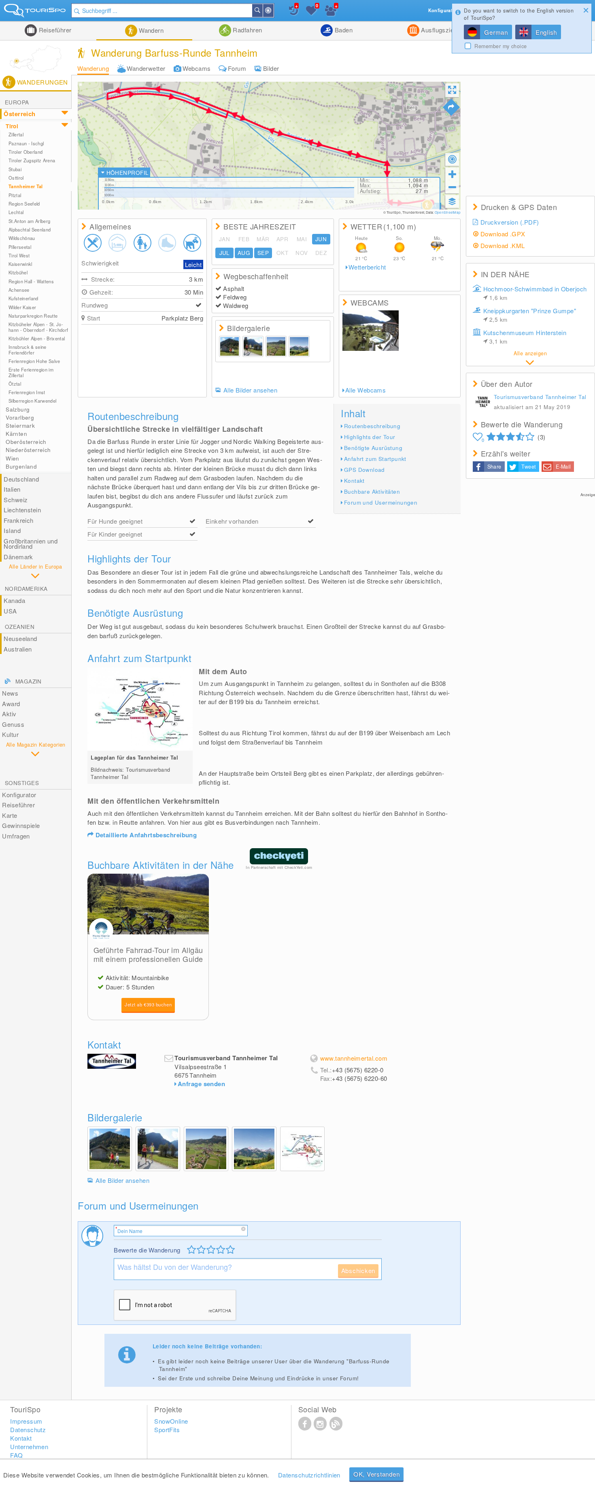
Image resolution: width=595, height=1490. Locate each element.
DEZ (321, 253)
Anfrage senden (201, 1083)
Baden (343, 29)
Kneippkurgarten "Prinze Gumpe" (529, 314)
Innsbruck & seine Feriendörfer (27, 349)
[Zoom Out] (452, 186)
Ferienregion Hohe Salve (34, 361)
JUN (321, 239)
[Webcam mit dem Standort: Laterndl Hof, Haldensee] (370, 330)
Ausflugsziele (439, 29)
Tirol (12, 126)
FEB (243, 239)
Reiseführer (54, 29)
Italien (12, 489)
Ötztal (14, 383)
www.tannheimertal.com (353, 1058)
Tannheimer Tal (25, 186)
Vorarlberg (20, 417)
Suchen (262, 10)
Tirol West (19, 255)
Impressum (26, 1421)
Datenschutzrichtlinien (309, 1475)
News (10, 693)
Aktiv (9, 713)
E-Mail (563, 466)
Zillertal (15, 134)
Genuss (13, 724)
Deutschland (21, 479)
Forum (237, 68)
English (546, 32)
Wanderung (93, 68)
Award (11, 703)
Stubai (14, 169)
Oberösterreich (26, 442)
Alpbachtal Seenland (29, 229)
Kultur (10, 734)
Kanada (14, 600)
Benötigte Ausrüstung (373, 448)
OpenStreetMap (448, 212)
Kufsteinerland (23, 298)
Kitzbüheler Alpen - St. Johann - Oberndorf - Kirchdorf (38, 327)
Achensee (19, 290)
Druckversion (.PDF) (509, 222)
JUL (224, 253)
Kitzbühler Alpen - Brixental (36, 338)
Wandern (150, 30)
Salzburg (18, 409)
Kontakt (354, 480)
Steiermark (20, 425)
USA (10, 611)
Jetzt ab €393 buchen (148, 1004)
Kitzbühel (18, 272)
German (496, 32)
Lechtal (15, 212)
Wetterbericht (367, 267)
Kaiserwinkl (20, 264)
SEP (263, 253)
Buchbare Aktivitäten (372, 491)
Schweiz (16, 499)
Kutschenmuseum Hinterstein (525, 336)
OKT (282, 253)
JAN (224, 239)
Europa (17, 102)
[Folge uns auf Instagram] (320, 1423)
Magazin (28, 681)
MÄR (263, 239)
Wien (12, 458)
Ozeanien (19, 626)
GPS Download (364, 469)
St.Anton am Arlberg (29, 221)
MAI (302, 239)
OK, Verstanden (376, 1474)
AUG (244, 253)
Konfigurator (19, 794)
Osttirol (16, 177)
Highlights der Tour (369, 437)
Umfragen (16, 836)
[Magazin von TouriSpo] (335, 1423)
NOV (301, 253)
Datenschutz (28, 1429)
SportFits (167, 1429)
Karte (9, 815)
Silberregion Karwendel (32, 400)
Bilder (271, 68)
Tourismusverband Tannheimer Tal (540, 397)
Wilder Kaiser (22, 307)
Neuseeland (20, 638)
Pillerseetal (19, 247)
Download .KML (502, 245)
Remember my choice (500, 46)
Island (12, 530)
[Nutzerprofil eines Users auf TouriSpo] (483, 403)
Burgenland (21, 466)
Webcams (197, 68)
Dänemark (18, 556)
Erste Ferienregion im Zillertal (30, 372)
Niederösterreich (28, 450)
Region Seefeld (24, 203)
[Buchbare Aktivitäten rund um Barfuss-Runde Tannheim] (148, 904)
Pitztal (14, 195)
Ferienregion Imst (26, 392)
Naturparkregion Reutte (32, 315)
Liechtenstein (22, 509)
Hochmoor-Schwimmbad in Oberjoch (535, 292)
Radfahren (246, 29)
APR (282, 239)
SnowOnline (171, 1421)
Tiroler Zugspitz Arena (31, 160)
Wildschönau (21, 238)
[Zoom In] (452, 174)
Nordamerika (26, 588)
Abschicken (358, 1270)
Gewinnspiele (21, 825)
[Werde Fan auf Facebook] (304, 1423)
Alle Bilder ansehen (250, 390)
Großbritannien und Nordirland (30, 544)
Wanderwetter (146, 68)
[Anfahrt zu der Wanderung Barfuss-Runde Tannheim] (451, 107)
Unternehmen (29, 1446)
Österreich (20, 113)
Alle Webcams (365, 390)
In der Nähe (273, 10)
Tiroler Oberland (25, 152)
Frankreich (19, 520)
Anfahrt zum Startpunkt (375, 459)
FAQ (16, 1455)
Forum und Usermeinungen (380, 502)
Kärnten (16, 433)
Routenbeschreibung (372, 426)
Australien (18, 649)
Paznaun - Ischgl (26, 143)
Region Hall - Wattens (31, 281)
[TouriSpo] (35, 12)
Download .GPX (502, 233)
